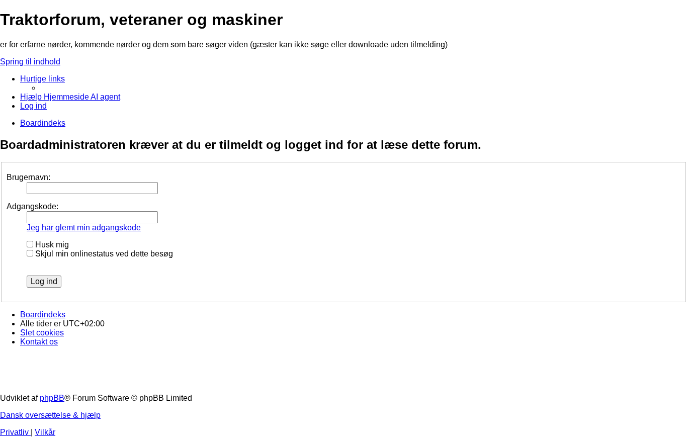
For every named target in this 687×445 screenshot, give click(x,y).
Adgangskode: (32, 206)
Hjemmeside (67, 97)
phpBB (52, 398)
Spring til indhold (30, 61)
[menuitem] (32, 97)
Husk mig (51, 244)
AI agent (105, 97)
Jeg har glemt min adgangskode (84, 227)
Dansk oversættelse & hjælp (50, 415)
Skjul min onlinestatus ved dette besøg (103, 253)
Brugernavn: (28, 177)
